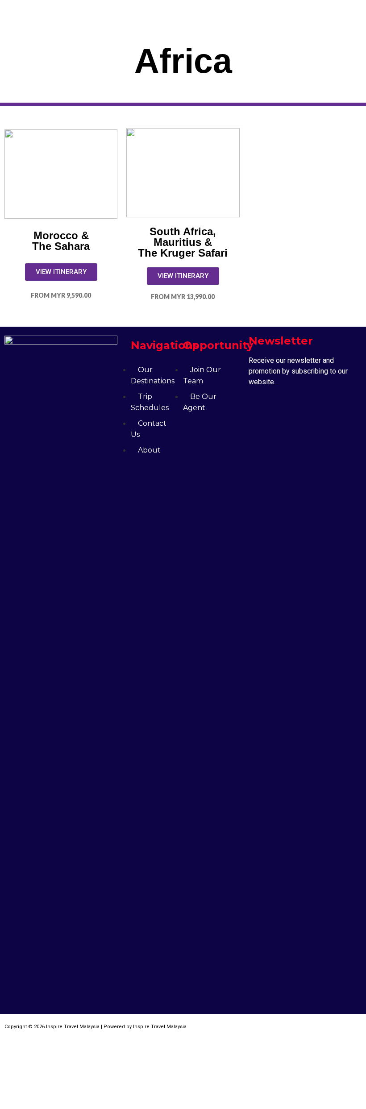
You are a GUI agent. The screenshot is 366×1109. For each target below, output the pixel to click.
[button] (287, 12)
